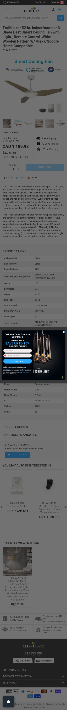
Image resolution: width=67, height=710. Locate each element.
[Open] (8, 701)
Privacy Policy (25, 372)
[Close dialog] (64, 332)
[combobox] (6, 355)
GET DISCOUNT (18, 361)
